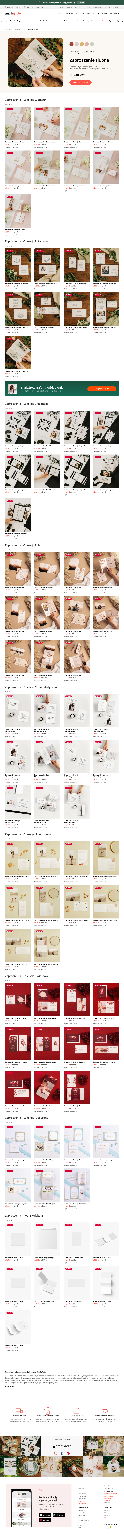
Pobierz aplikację (66, 7)
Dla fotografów (82, 1503)
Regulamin (81, 1515)
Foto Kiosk (107, 7)
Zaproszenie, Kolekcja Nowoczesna (17, 876)
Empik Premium (97, 7)
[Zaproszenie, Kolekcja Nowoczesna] (18, 858)
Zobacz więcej (9, 1386)
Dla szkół (78, 7)
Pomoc (80, 1525)
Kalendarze (26, 21)
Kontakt (116, 7)
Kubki (39, 21)
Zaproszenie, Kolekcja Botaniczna (16, 283)
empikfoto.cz (82, 1493)
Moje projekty (108, 1515)
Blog (79, 1491)
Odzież (79, 21)
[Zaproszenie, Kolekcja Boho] (18, 569)
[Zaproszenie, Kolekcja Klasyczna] (18, 1141)
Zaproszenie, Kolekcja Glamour (15, 142)
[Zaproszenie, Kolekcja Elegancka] (18, 427)
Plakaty (45, 21)
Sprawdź (81, 2)
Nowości (97, 21)
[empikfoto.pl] (13, 14)
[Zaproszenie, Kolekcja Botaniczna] (18, 265)
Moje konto (107, 1510)
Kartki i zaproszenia (70, 21)
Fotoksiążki (18, 21)
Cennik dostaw (82, 1512)
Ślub (92, 21)
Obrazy (51, 21)
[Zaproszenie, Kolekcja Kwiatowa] (18, 999)
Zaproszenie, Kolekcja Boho (14, 587)
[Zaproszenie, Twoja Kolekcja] (18, 1239)
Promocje (105, 21)
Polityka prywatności (84, 1520)
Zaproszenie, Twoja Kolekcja (14, 1257)
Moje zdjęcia (108, 1512)
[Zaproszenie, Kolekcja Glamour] (18, 123)
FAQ (79, 1528)
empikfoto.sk (82, 1496)
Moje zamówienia (109, 1517)
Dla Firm (87, 7)
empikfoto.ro (82, 1498)
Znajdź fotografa (102, 389)
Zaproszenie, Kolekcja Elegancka (16, 446)
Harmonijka (58, 21)
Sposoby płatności (83, 1510)
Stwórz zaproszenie (80, 82)
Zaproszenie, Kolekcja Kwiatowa (16, 1018)
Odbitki (11, 21)
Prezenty (86, 21)
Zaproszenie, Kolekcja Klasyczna (16, 1160)
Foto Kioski (107, 1502)
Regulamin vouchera (84, 1517)
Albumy (34, 21)
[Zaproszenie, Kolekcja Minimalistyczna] (18, 710)
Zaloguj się (103, 13)
